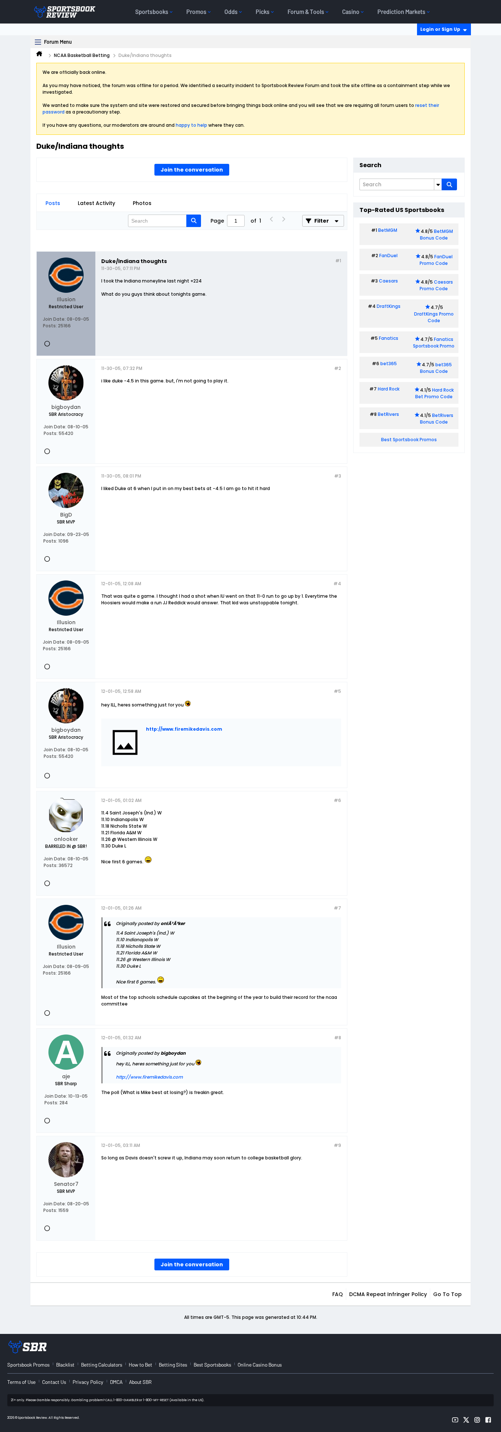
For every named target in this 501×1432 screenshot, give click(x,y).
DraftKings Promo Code (434, 317)
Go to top (447, 1294)
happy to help (191, 125)
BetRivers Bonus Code (437, 418)
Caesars (388, 281)
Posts (52, 203)
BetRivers (388, 414)
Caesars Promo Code (436, 285)
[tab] (53, 203)
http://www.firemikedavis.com (184, 729)
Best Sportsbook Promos (409, 439)
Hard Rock (388, 389)
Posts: (50, 326)
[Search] (449, 184)
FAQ (337, 1294)
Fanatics (388, 338)
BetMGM (387, 230)
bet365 (388, 363)
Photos (142, 203)
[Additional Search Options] (438, 184)
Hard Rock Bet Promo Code (434, 393)
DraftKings (389, 306)
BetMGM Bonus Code (436, 234)
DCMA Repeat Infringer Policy (388, 1294)
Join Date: (54, 319)
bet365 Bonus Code (436, 367)
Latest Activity (96, 203)
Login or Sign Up (440, 29)
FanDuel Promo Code (436, 259)
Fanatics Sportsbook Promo (433, 342)
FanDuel (388, 255)
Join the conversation (192, 169)
